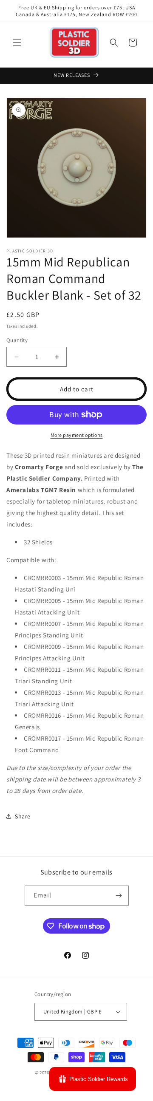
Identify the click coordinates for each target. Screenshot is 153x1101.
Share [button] (23, 816)
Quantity (17, 340)
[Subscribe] (119, 896)
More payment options (77, 435)
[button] (17, 42)
